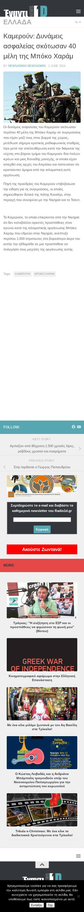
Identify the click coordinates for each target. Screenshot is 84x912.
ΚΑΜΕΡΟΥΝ (22, 273)
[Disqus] (42, 342)
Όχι (50, 905)
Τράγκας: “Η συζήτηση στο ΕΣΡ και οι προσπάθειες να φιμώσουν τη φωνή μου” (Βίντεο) (42, 627)
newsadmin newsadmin (26, 66)
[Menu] (78, 11)
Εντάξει (36, 905)
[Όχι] (78, 896)
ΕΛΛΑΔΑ (17, 22)
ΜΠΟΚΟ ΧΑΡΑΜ (44, 273)
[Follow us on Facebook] (73, 427)
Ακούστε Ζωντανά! (42, 549)
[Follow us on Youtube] (79, 427)
